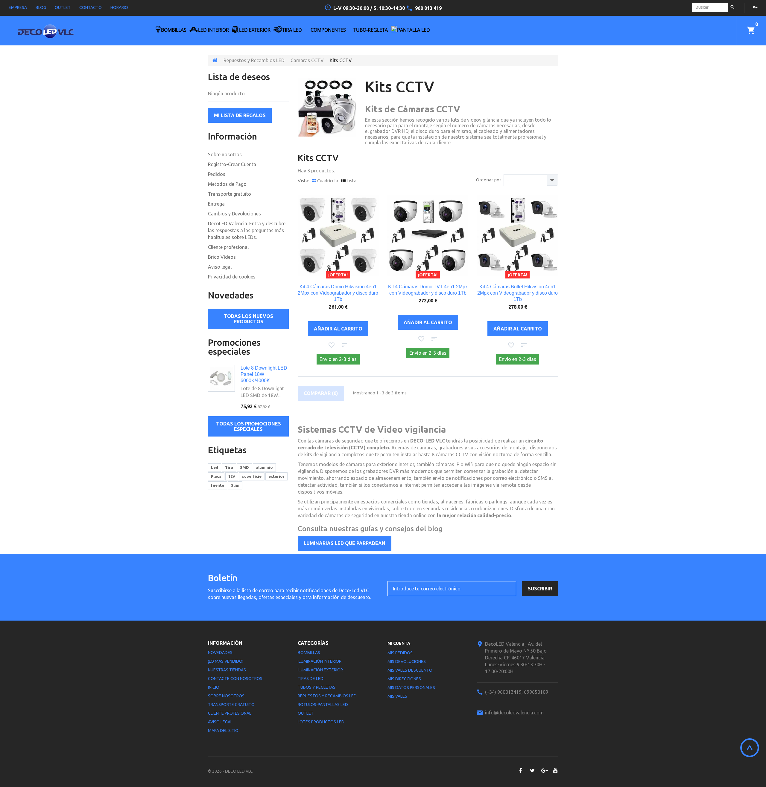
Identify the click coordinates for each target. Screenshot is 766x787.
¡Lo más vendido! (225, 661)
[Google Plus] (543, 770)
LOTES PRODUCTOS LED (321, 721)
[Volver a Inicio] (215, 60)
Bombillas (309, 652)
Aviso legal (220, 267)
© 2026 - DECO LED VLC (230, 771)
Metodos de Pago (227, 184)
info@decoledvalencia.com (514, 712)
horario (119, 7)
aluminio (264, 467)
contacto (90, 7)
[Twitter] (532, 770)
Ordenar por (488, 179)
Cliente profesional (228, 247)
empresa (18, 7)
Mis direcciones (404, 678)
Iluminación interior (319, 661)
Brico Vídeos (222, 257)
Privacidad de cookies (232, 276)
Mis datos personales (411, 687)
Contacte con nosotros (235, 678)
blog (41, 7)
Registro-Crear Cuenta (232, 164)
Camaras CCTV (307, 60)
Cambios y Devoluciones (234, 213)
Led (214, 467)
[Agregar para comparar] (344, 345)
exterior (276, 476)
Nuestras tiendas (227, 669)
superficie (252, 476)
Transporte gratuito (229, 194)
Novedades (230, 295)
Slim (235, 485)
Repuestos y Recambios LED (254, 60)
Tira (229, 467)
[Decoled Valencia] (66, 33)
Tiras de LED (310, 678)
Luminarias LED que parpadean (344, 543)
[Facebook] (520, 770)
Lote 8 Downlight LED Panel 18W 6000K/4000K (264, 374)
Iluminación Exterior (320, 669)
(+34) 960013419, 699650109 (516, 692)
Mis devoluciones (406, 661)
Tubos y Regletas (316, 687)
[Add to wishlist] (331, 345)
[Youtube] (555, 770)
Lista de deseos (239, 77)
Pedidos (216, 174)
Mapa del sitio (223, 730)
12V (231, 476)
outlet (63, 7)
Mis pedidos (400, 652)
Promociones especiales (234, 346)
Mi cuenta (398, 643)
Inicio (213, 687)
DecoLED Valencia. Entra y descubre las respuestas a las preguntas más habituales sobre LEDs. (246, 230)
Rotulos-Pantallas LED (323, 704)
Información (232, 136)
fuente (217, 485)
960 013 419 (428, 8)
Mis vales (397, 696)
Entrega (216, 203)
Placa (216, 476)
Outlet (306, 713)
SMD (244, 467)
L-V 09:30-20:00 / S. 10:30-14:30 (369, 8)
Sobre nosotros (225, 154)
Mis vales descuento (409, 670)
